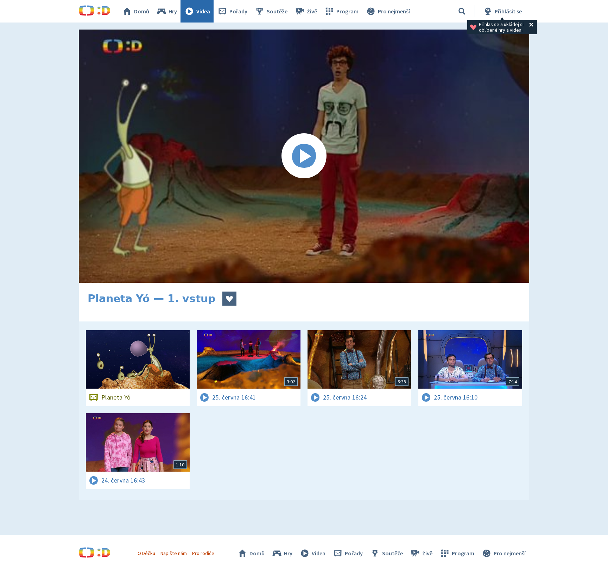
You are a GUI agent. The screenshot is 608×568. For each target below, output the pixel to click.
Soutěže (277, 11)
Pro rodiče (203, 553)
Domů (141, 11)
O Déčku (146, 553)
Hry (173, 11)
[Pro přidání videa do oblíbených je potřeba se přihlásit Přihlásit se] (229, 299)
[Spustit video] (304, 156)
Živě (312, 11)
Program (347, 11)
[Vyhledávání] (462, 11)
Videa (203, 11)
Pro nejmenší (394, 11)
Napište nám (173, 553)
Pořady (238, 11)
